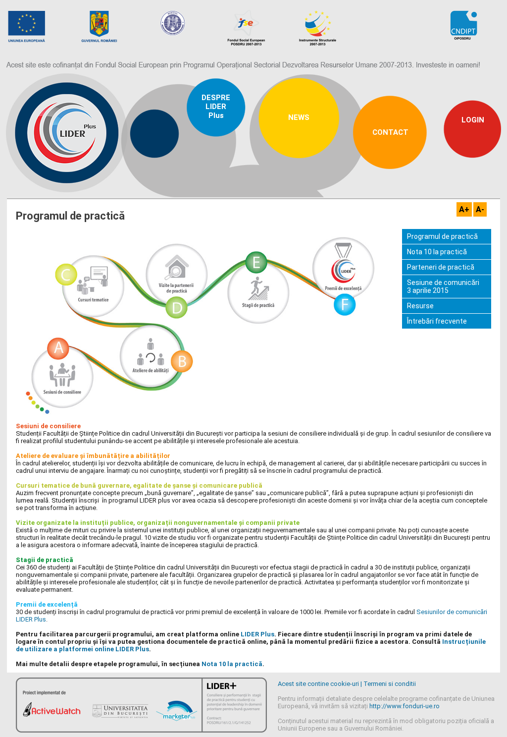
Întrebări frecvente (437, 321)
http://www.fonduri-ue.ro (404, 706)
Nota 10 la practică (437, 252)
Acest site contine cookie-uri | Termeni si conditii (347, 683)
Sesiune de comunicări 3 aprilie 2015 (443, 286)
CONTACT (390, 132)
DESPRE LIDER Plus (216, 106)
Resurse (420, 306)
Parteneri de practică (440, 267)
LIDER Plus (257, 634)
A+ (464, 209)
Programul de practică (442, 236)
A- (480, 209)
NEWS (298, 117)
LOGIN (472, 119)
